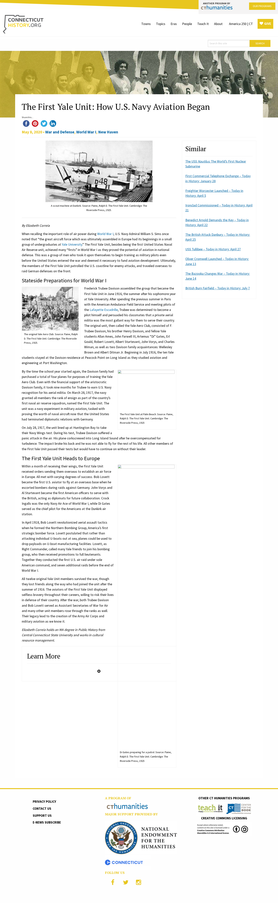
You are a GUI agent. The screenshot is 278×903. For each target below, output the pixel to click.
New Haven (108, 132)
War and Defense (59, 132)
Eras (174, 24)
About (218, 24)
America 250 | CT (241, 24)
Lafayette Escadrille (104, 310)
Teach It (203, 24)
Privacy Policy (44, 801)
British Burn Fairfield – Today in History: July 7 (217, 288)
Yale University (72, 244)
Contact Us (42, 808)
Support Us (42, 815)
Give (267, 23)
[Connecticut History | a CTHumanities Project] (23, 24)
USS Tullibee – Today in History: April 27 (213, 249)
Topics (160, 24)
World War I (86, 132)
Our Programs (262, 6)
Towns (146, 24)
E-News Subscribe (47, 822)
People (187, 24)
